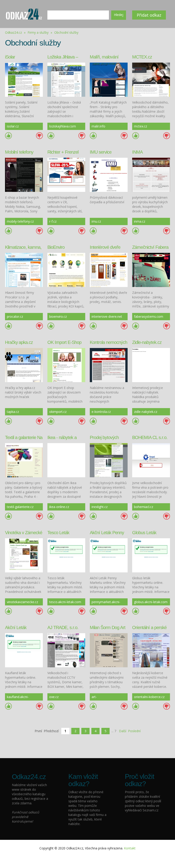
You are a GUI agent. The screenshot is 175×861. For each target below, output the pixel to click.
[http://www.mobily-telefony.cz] (24, 174)
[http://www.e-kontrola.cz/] (109, 364)
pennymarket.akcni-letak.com (106, 603)
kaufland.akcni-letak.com (18, 698)
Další (122, 731)
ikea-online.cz (59, 507)
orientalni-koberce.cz (149, 697)
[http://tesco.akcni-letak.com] (66, 555)
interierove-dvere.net (107, 316)
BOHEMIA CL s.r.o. (149, 437)
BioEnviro (55, 247)
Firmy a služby (38, 32)
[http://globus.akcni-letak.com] (151, 555)
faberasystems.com (148, 316)
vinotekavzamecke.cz (22, 602)
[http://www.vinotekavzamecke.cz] (24, 555)
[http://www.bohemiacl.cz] (151, 459)
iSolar (10, 56)
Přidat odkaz (149, 15)
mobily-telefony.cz (20, 221)
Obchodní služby (66, 32)
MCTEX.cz (142, 56)
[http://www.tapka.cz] (24, 364)
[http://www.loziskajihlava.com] (66, 79)
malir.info (98, 126)
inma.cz (139, 221)
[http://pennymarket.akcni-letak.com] (109, 555)
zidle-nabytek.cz (145, 411)
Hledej (118, 15)
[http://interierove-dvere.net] (109, 269)
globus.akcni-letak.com (150, 602)
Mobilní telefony (19, 152)
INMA (137, 152)
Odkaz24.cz (13, 32)
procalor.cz (15, 316)
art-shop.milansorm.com (107, 698)
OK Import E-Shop (64, 342)
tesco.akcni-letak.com (65, 602)
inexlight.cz (100, 507)
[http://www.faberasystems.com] (151, 269)
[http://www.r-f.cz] (66, 174)
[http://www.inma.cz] (151, 174)
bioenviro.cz (58, 316)
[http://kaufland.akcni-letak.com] (24, 650)
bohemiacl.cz (143, 507)
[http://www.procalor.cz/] (24, 269)
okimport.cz (58, 411)
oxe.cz (54, 697)
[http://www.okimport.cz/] (66, 364)
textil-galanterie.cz (20, 507)
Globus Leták (144, 532)
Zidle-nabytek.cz (147, 342)
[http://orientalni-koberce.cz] (151, 650)
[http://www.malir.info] (109, 79)
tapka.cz (13, 411)
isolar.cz (13, 126)
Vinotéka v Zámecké (23, 532)
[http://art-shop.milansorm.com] (109, 650)
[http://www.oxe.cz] (66, 650)
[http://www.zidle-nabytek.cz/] (151, 364)
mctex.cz (140, 126)
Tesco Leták (58, 532)
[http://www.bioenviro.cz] (66, 269)
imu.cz (96, 221)
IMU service (100, 152)
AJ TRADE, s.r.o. (62, 627)
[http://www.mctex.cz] (151, 79)
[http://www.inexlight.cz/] (109, 459)
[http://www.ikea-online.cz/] (66, 459)
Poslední (134, 731)
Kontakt (130, 848)
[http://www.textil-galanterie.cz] (24, 459)
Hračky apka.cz (19, 342)
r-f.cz (53, 221)
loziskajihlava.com (62, 126)
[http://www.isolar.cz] (24, 79)
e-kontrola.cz (101, 411)
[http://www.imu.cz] (109, 174)
